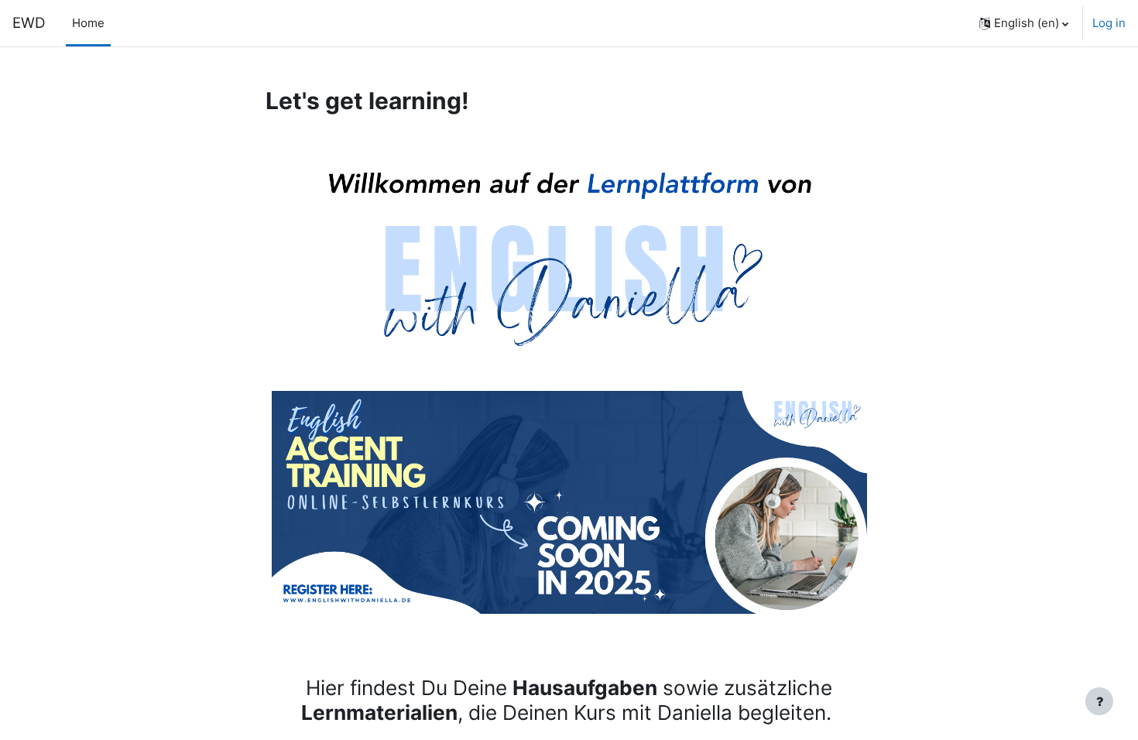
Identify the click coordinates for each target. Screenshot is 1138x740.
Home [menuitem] (88, 22)
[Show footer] (1099, 701)
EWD (28, 23)
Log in (1109, 22)
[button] (1023, 23)
